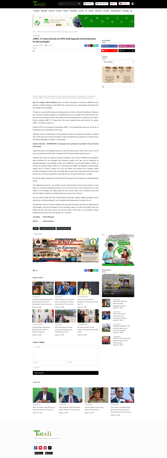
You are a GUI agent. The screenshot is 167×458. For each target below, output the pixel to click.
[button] (39, 4)
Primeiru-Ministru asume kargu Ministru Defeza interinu (94, 408)
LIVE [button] (114, 3)
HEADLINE (37, 35)
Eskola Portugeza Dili (64, 228)
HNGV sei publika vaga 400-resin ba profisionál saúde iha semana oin (44, 408)
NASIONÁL (106, 11)
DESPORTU (98, 11)
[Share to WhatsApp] (94, 45)
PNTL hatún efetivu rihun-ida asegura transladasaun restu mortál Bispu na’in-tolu (63, 330)
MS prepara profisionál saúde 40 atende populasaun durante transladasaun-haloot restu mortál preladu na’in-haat (42, 302)
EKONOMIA (125, 11)
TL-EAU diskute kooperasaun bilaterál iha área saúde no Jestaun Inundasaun (41, 330)
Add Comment (39, 373)
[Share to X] (91, 45)
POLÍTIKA (59, 11)
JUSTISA (81, 11)
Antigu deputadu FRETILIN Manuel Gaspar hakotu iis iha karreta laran (69, 408)
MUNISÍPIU (44, 11)
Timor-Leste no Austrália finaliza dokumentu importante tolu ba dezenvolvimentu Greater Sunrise (121, 410)
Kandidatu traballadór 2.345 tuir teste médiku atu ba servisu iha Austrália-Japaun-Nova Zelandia (121, 328)
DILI (106, 284)
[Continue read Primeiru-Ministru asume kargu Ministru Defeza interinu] (96, 395)
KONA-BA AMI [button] (102, 3)
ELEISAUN (52, 11)
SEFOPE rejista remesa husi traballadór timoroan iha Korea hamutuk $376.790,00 (121, 341)
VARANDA (36, 11)
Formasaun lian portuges (48, 228)
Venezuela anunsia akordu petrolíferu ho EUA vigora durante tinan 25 (88, 302)
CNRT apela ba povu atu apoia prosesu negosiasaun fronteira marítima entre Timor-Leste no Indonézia (64, 302)
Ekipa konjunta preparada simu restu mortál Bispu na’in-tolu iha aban (117, 288)
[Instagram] (88, 45)
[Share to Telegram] (97, 45)
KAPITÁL (91, 11)
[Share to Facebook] (85, 45)
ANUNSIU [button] (89, 3)
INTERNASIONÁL (116, 11)
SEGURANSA (73, 11)
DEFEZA (65, 11)
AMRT (35, 228)
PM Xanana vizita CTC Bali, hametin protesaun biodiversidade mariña (88, 330)
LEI (86, 11)
